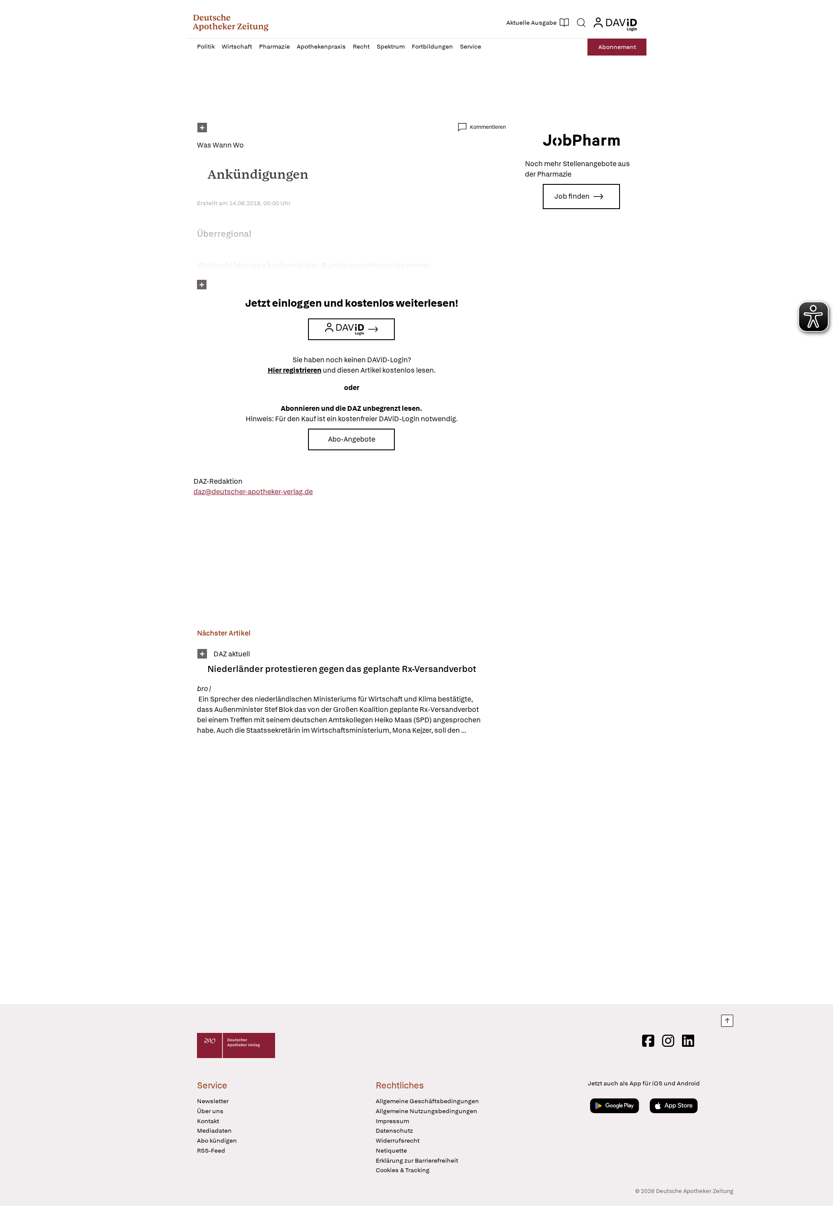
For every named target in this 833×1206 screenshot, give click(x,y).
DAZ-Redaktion (218, 481)
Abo (617, 47)
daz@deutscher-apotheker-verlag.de (253, 491)
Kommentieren (488, 127)
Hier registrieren (294, 370)
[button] (231, 22)
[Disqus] (351, 871)
